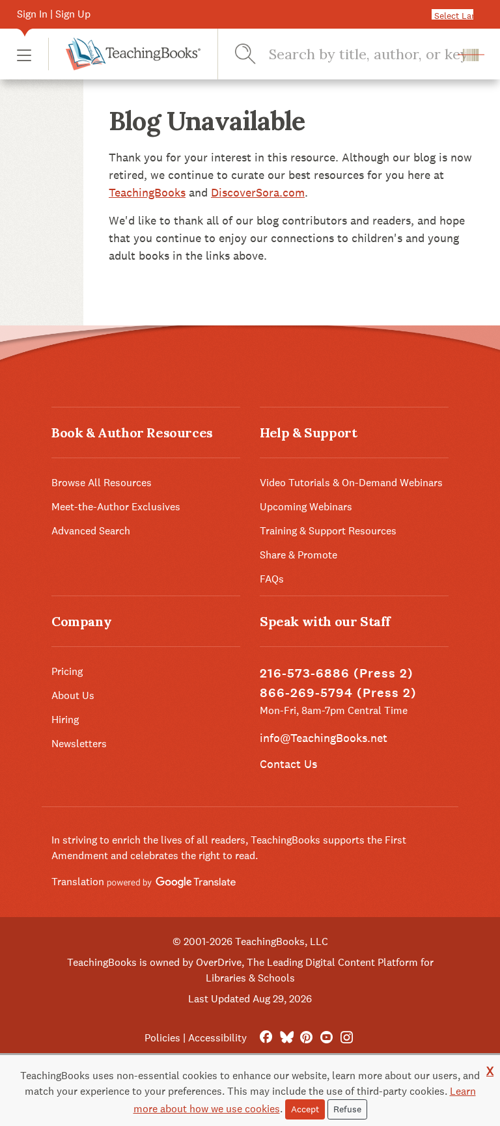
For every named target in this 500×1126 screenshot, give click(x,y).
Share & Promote (298, 555)
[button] (24, 54)
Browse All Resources (101, 482)
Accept (305, 1109)
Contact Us (288, 763)
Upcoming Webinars (306, 507)
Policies (162, 1038)
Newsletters (79, 743)
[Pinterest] (306, 1038)
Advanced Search (90, 531)
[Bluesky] (286, 1038)
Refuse (347, 1109)
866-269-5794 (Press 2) (338, 693)
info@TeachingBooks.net (323, 737)
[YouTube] (326, 1038)
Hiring (65, 719)
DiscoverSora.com (258, 192)
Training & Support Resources (328, 531)
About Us (72, 695)
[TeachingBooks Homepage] (124, 54)
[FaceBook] (266, 1038)
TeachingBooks (147, 192)
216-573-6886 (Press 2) (336, 673)
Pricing (67, 671)
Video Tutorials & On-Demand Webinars (351, 482)
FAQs (272, 579)
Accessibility (217, 1038)
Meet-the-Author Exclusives (115, 507)
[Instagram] (346, 1038)
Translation (79, 881)
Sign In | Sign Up (53, 14)
